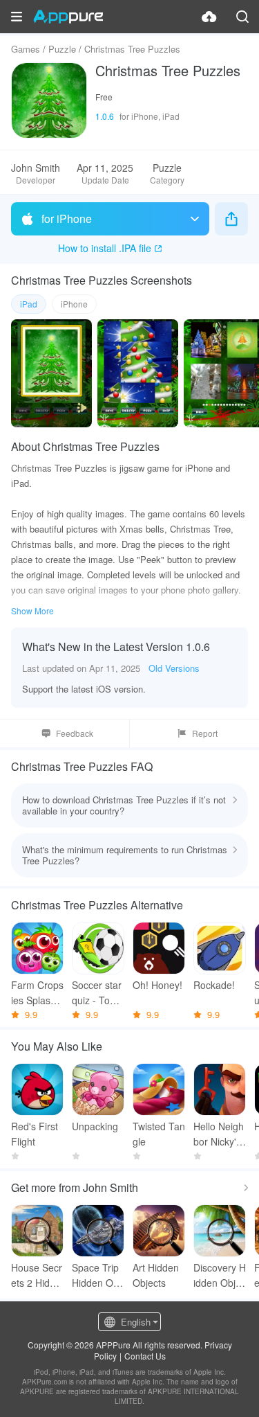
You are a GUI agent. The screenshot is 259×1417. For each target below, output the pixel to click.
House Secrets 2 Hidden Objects (36, 1275)
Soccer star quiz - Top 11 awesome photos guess (98, 993)
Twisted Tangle (159, 1133)
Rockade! (214, 985)
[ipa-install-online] (209, 16)
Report (205, 733)
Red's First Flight (34, 1133)
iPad (28, 304)
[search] (242, 16)
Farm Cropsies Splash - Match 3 (37, 993)
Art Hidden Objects (156, 1275)
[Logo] (68, 17)
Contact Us (145, 1356)
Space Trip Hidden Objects (96, 1275)
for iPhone (66, 218)
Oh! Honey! (157, 985)
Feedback (74, 733)
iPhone (74, 304)
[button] (16, 16)
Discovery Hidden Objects (219, 1275)
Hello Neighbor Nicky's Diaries (218, 1134)
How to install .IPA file (104, 248)
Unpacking (95, 1126)
